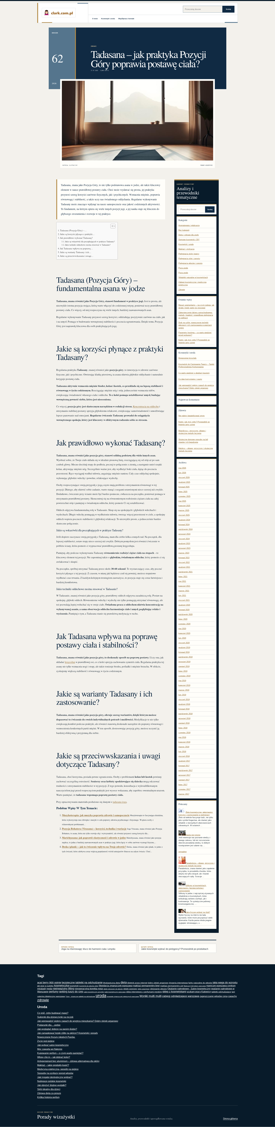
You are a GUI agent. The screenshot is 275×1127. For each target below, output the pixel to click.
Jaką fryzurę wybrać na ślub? (198, 912)
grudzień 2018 (184, 704)
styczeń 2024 (184, 539)
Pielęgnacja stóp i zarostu (189, 258)
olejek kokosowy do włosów (113, 989)
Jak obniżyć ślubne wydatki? (51, 1085)
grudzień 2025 (184, 482)
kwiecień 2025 (184, 506)
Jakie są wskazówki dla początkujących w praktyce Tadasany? (90, 241)
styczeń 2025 (184, 515)
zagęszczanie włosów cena (214, 996)
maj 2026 (182, 468)
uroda (101, 995)
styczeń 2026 (184, 477)
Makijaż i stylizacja (186, 249)
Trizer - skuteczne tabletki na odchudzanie (80, 996)
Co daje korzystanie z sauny (190, 379)
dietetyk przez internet (137, 983)
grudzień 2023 (184, 543)
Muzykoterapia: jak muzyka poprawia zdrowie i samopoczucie (95, 815)
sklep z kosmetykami (174, 991)
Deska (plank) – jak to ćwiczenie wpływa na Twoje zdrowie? (94, 846)
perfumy (53, 991)
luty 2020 (182, 638)
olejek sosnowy (130, 989)
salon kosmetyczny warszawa (115, 992)
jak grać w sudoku (45, 986)
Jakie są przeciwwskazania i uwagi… (76, 255)
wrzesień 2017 (184, 775)
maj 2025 (182, 501)
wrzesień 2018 (184, 718)
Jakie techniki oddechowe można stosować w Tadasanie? (87, 244)
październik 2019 (185, 657)
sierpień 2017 (183, 780)
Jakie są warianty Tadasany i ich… (75, 252)
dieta (124, 982)
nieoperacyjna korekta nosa (89, 988)
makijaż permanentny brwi (146, 985)
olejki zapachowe (144, 989)
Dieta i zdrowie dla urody (188, 235)
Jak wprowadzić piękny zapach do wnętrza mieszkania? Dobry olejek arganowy (77, 1021)
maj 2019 (182, 681)
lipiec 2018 (182, 728)
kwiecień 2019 (184, 685)
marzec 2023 (183, 553)
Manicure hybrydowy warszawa (195, 986)
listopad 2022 (183, 558)
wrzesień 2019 (184, 662)
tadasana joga (120, 801)
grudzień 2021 (184, 567)
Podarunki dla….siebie (48, 1025)
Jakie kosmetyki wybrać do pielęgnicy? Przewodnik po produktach (174, 948)
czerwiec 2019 (184, 676)
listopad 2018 (183, 709)
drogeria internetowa (178, 983)
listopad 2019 (183, 652)
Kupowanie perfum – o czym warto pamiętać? (60, 1053)
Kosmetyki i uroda (108, 18)
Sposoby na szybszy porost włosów (55, 1073)
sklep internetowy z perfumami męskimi (144, 992)
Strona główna (230, 1118)
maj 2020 (182, 629)
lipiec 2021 (182, 577)
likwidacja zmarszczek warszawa (115, 985)
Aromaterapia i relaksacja (189, 225)
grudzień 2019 (184, 647)
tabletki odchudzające (221, 992)
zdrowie (43, 1000)
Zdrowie (94, 46)
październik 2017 (185, 770)
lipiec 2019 (182, 671)
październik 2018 (185, 714)
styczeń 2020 (184, 643)
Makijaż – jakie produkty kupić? (53, 1065)
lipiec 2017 (182, 785)
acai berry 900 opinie (49, 982)
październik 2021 (185, 572)
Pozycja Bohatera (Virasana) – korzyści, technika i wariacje (94, 828)
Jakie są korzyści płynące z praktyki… (77, 234)
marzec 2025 (183, 510)
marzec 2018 (183, 747)
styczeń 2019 (184, 699)
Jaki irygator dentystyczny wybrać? (54, 1077)
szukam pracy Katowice (199, 991)
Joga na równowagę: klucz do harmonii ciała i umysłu (88, 948)
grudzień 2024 (184, 520)
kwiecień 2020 (184, 633)
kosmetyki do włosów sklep (88, 986)
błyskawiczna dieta (111, 983)
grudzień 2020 (184, 605)
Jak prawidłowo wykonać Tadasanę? (76, 237)
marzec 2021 (183, 591)
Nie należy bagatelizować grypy (191, 416)
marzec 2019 (183, 690)
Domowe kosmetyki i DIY (189, 240)
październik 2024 (185, 529)
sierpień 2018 (183, 723)
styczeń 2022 (184, 562)
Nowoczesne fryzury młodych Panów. (56, 1037)
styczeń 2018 (184, 756)
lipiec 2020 (182, 619)
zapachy (232, 996)
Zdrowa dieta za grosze (49, 1093)
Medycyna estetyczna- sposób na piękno (57, 1069)
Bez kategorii (183, 230)
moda (49, 988)
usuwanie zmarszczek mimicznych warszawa (123, 996)
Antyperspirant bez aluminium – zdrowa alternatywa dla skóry (68, 1061)
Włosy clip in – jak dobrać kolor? (53, 1057)
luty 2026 (182, 473)
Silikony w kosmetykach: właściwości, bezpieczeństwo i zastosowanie (192, 888)
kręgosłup (70, 662)
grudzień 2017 (184, 761)
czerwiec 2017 (184, 789)
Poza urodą (183, 268)
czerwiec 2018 (184, 733)
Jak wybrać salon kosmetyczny (53, 1045)
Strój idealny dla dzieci (48, 1089)
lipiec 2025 (182, 492)
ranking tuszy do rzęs (71, 991)
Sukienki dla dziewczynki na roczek (55, 1017)
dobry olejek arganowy (158, 983)
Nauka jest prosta (193, 835)
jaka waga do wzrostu (225, 982)
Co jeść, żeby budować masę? (52, 1013)
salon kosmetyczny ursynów (94, 992)
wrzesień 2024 (184, 534)
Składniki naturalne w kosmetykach (193, 277)
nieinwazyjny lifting (63, 988)
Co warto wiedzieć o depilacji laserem (194, 373)
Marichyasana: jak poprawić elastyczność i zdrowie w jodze (94, 837)
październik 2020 (185, 614)
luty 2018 (182, 751)
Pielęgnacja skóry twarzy (188, 254)
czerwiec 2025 (184, 496)
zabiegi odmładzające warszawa (180, 996)
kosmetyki (74, 986)
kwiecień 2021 (184, 586)
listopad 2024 (183, 525)
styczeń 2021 (184, 600)
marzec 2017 (183, 794)
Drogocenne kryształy (187, 358)
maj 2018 (182, 737)
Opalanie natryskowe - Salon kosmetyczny (189, 988)
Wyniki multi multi (151, 996)
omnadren (182, 852)
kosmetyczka (61, 985)
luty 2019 (182, 695)
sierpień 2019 (183, 666)
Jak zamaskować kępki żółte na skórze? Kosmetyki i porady (67, 1033)
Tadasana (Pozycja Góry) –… (73, 230)
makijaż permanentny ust (171, 986)
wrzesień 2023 (184, 548)
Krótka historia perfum (48, 1097)
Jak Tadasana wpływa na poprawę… (76, 248)
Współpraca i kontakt (126, 18)
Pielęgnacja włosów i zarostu (190, 263)
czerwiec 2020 (184, 624)
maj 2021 (182, 581)
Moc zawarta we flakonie (49, 1049)
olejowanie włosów (158, 989)
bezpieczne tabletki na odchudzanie (82, 982)
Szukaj (228, 9)
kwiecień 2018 (184, 742)
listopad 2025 (183, 487)
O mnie (95, 18)
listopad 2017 (183, 766)
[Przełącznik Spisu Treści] (111, 226)
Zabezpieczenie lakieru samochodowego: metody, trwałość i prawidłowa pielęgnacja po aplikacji (195, 315)
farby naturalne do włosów (200, 983)
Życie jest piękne (45, 1041)
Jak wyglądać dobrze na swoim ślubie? (57, 1029)
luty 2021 (182, 595)
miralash (41, 988)
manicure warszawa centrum (220, 985)
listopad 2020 (183, 610)
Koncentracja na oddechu (146, 406)
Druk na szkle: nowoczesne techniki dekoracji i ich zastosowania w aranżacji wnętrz (195, 325)
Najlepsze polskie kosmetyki (51, 1081)
